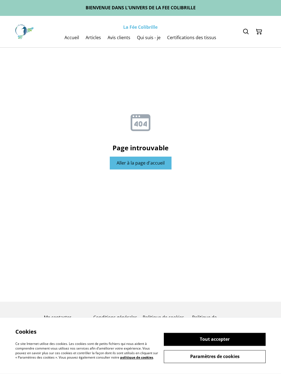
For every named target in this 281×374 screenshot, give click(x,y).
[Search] (245, 32)
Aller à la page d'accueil (141, 163)
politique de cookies (136, 357)
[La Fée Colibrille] (24, 31)
